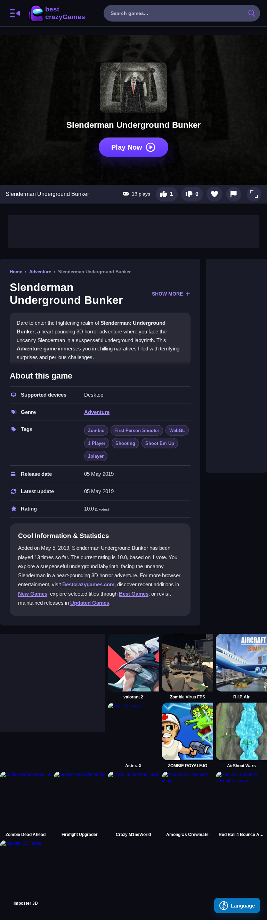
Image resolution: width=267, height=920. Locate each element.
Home (16, 271)
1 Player (96, 443)
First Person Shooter (136, 430)
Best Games (133, 594)
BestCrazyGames (56, 13)
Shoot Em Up (159, 443)
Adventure (40, 271)
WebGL (177, 430)
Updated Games (89, 603)
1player (96, 456)
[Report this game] (233, 194)
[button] (254, 194)
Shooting (125, 443)
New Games (32, 594)
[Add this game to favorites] (214, 194)
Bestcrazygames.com (88, 584)
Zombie (96, 430)
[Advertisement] (133, 230)
